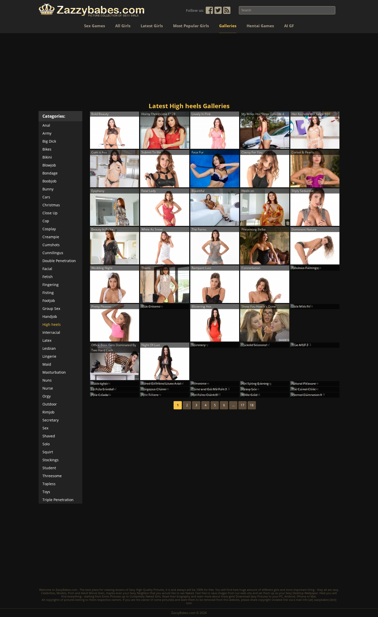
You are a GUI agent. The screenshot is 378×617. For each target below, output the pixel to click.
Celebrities (48, 593)
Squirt (47, 451)
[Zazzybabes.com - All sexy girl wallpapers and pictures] (91, 10)
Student (49, 467)
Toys (46, 491)
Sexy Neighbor (139, 593)
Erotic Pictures (111, 596)
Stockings (50, 459)
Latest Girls (152, 25)
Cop (45, 220)
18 (252, 405)
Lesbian (49, 348)
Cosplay (49, 228)
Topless (49, 483)
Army (46, 133)
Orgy (46, 396)
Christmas (51, 204)
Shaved (48, 436)
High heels (51, 324)
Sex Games (94, 25)
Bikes (46, 149)
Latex (46, 340)
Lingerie (49, 356)
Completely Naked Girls (145, 596)
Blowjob (49, 165)
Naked (189, 593)
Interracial (51, 332)
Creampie (50, 236)
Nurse (47, 388)
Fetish (47, 276)
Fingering (50, 284)
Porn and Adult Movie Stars (86, 593)
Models (61, 593)
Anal (46, 125)
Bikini (47, 157)
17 (242, 405)
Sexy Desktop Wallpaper (302, 593)
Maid (46, 364)
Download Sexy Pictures (252, 596)
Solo (46, 443)
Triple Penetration (58, 499)
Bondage (50, 173)
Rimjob (48, 412)
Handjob (49, 316)
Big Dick (49, 141)
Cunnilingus (52, 252)
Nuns (47, 380)
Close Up (50, 212)
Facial (47, 268)
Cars (46, 197)
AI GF (289, 25)
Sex (45, 428)
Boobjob (49, 181)
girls (276, 590)
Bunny (47, 189)
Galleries (227, 25)
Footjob (48, 300)
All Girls (122, 25)
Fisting (48, 292)
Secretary (50, 420)
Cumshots (51, 244)
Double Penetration (59, 260)
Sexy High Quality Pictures (146, 590)
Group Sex (51, 308)
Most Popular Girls (191, 25)
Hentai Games (260, 25)
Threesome (52, 475)
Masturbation (54, 372)
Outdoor (49, 404)
